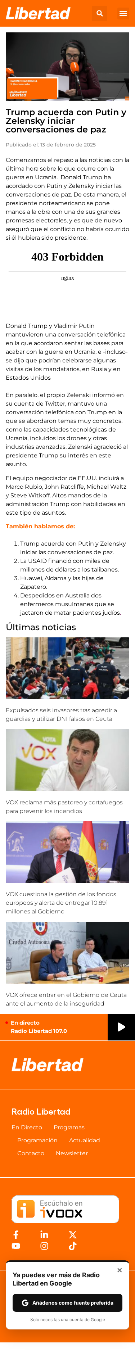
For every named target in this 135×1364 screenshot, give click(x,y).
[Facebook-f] (16, 1234)
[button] (99, 13)
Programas (69, 1127)
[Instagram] (44, 1246)
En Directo (27, 1127)
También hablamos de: (40, 526)
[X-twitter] (72, 1234)
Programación (37, 1140)
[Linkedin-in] (44, 1234)
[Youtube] (16, 1246)
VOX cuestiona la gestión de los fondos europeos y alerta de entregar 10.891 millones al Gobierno (61, 903)
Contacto (30, 1153)
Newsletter (72, 1153)
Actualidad (84, 1140)
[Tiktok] (72, 1246)
